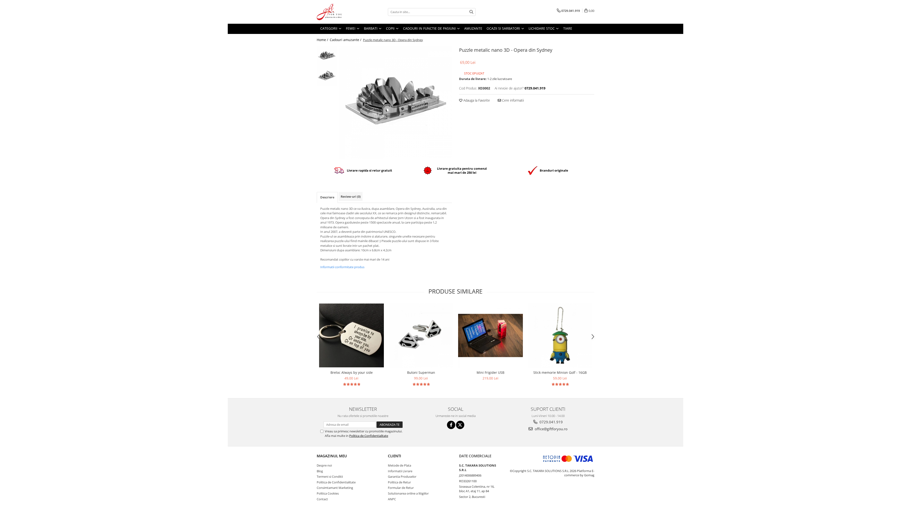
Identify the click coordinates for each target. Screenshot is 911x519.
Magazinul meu (332, 456)
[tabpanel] (395, 102)
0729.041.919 (551, 422)
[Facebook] (451, 425)
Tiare (567, 28)
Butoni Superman (421, 372)
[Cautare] (471, 12)
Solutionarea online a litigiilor (408, 493)
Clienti (394, 456)
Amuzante (473, 28)
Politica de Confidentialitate (368, 436)
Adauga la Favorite (476, 100)
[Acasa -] (340, 12)
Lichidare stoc (542, 28)
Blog (320, 471)
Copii (390, 28)
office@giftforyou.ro (550, 428)
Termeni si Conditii (330, 476)
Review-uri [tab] (351, 196)
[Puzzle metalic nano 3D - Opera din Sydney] (395, 102)
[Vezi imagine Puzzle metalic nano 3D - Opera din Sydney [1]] (327, 76)
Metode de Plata (399, 465)
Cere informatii (512, 100)
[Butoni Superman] (421, 335)
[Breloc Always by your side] (351, 335)
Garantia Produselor (402, 476)
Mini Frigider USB (490, 372)
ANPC (392, 499)
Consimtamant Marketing (335, 488)
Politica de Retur (399, 482)
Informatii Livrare (400, 471)
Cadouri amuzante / (346, 39)
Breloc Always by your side (351, 372)
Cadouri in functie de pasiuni (430, 28)
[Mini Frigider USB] (490, 335)
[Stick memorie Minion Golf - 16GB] (560, 335)
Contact (322, 499)
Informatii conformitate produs (342, 267)
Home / (323, 39)
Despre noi (324, 465)
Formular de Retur (401, 488)
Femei (351, 28)
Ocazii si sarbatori (504, 28)
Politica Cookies (328, 493)
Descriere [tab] (327, 197)
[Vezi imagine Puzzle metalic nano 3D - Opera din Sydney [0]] (327, 56)
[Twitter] (460, 425)
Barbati (371, 28)
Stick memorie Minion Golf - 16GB (560, 372)
